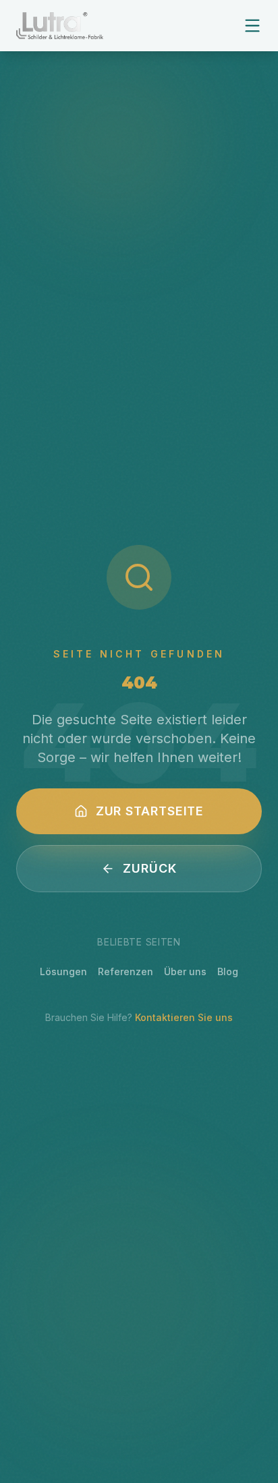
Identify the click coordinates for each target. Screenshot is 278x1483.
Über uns (185, 971)
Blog (227, 971)
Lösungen (63, 971)
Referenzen (125, 971)
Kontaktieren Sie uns (184, 1017)
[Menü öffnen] (252, 25)
